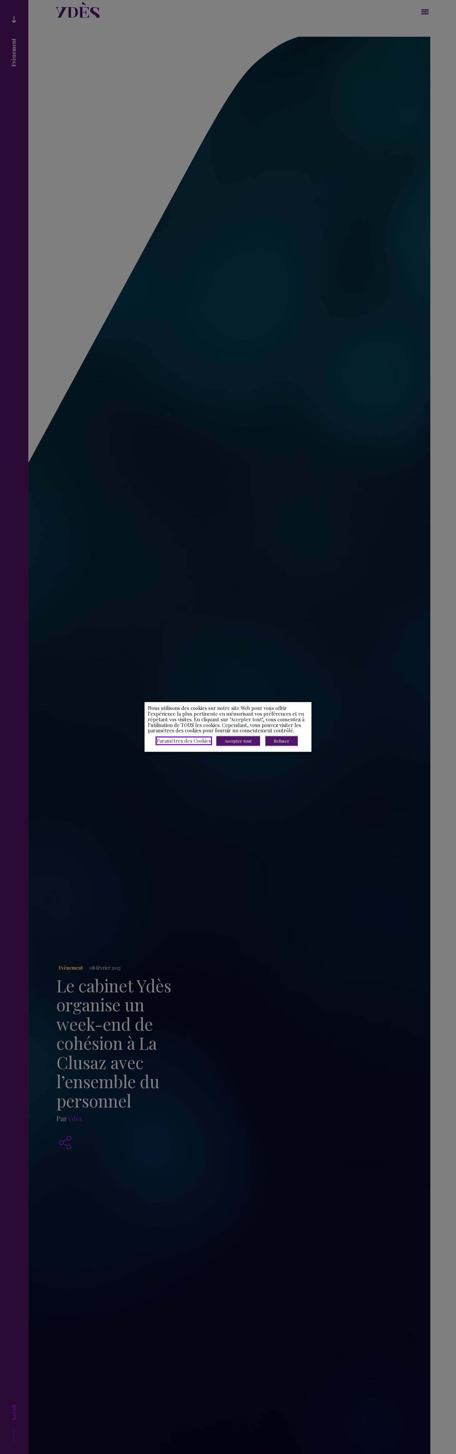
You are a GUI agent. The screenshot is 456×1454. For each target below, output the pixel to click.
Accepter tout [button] (238, 741)
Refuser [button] (281, 741)
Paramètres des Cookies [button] (184, 741)
